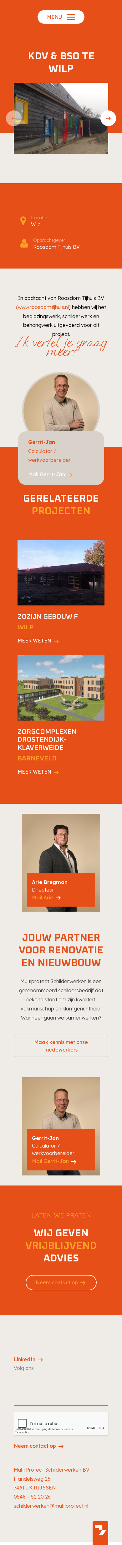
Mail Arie (47, 898)
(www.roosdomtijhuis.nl (42, 307)
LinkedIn (29, 1360)
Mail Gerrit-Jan (51, 475)
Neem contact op (61, 1282)
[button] (14, 118)
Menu (54, 17)
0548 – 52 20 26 (32, 1497)
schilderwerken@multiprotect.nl (51, 1506)
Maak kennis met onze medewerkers (61, 1046)
